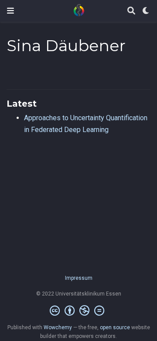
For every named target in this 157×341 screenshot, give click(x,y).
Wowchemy (58, 327)
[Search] (131, 11)
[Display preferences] (146, 11)
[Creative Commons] (79, 311)
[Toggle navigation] (10, 11)
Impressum (78, 278)
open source (115, 327)
